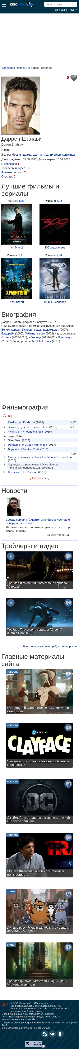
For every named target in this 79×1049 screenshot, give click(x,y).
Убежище (35, 337)
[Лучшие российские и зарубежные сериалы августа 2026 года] (39, 912)
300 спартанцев (54, 247)
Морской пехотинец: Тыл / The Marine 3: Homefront (40, 457)
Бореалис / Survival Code (24, 449)
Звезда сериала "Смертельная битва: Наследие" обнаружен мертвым (38, 521)
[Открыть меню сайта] (4, 5)
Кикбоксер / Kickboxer (21, 422)
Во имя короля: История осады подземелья (30, 329)
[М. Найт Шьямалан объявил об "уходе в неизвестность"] (39, 855)
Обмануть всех (35, 333)
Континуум (65, 337)
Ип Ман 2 (17, 247)
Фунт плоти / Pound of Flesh (25, 431)
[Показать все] (39, 478)
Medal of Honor (41, 341)
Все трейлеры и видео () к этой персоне (50, 646)
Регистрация (60, 9)
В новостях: (10, 163)
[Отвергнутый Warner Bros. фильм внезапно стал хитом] (39, 692)
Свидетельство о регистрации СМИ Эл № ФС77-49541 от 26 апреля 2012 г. (39, 1024)
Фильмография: (13, 172)
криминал (68, 154)
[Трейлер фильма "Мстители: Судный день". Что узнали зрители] (39, 965)
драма (27, 154)
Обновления (41, 1003)
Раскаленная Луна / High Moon (27, 444)
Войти (73, 9)
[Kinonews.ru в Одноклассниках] (60, 1034)
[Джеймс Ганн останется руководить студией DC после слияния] (39, 802)
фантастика (40, 154)
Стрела (6, 337)
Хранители (17, 302)
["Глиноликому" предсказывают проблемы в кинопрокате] (39, 746)
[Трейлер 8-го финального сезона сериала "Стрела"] (39, 570)
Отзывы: (8, 176)
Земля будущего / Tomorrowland (28, 427)
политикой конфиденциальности (20, 1016)
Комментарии (58, 534)
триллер (55, 154)
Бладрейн (7, 333)
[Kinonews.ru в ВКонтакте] (52, 1034)
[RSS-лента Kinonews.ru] (45, 1034)
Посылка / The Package (22, 472)
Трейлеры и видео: (15, 168)
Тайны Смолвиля (55, 302)
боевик (16, 154)
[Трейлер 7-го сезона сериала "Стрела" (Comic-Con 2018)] (39, 617)
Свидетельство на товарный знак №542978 (26, 1028)
